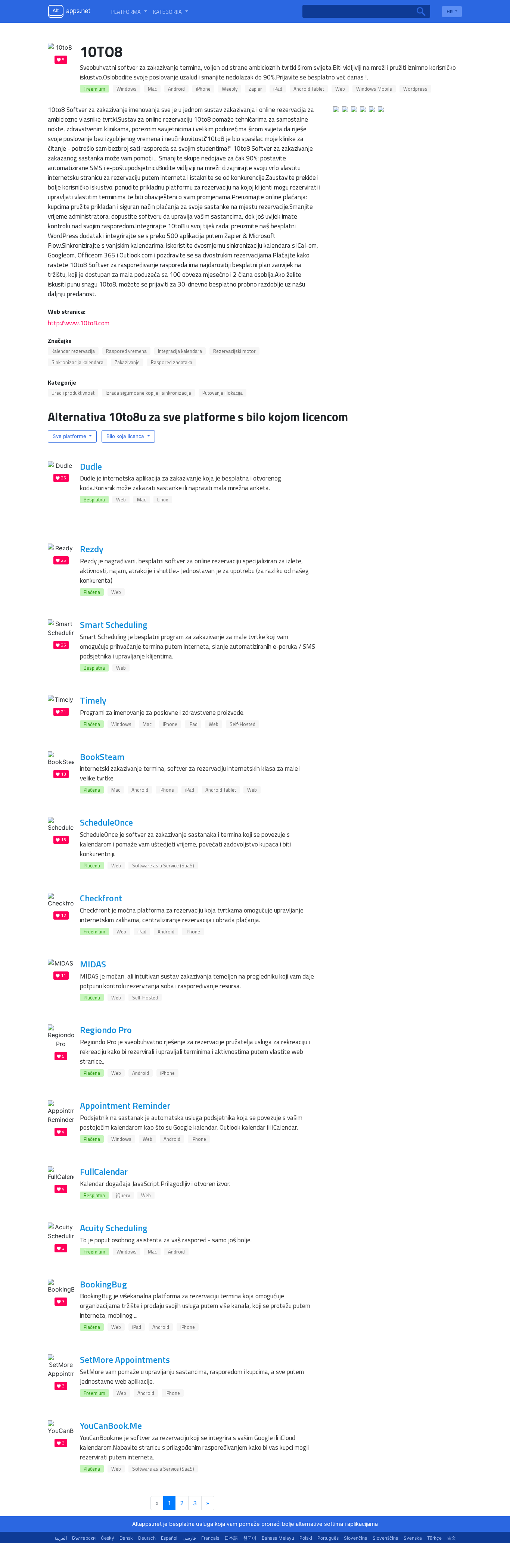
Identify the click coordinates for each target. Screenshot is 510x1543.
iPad (277, 89)
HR (450, 11)
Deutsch (147, 1538)
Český (107, 1538)
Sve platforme (70, 436)
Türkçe (434, 1538)
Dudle (91, 466)
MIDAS (93, 964)
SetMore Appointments (125, 1359)
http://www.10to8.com (78, 323)
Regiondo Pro (106, 1029)
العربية (61, 1538)
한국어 (249, 1538)
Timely (93, 700)
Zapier (255, 89)
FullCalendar (104, 1171)
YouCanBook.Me (111, 1425)
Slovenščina (385, 1538)
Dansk (126, 1538)
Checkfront (101, 898)
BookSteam (102, 756)
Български (84, 1538)
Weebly (229, 89)
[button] (129, 11)
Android (176, 89)
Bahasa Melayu (278, 1538)
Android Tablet (308, 89)
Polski (305, 1538)
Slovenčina (355, 1538)
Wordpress (415, 89)
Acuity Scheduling (113, 1227)
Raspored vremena (126, 351)
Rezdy (91, 548)
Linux (162, 499)
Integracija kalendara (180, 351)
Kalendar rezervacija (73, 351)
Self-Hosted (242, 724)
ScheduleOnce (106, 822)
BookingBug (103, 1284)
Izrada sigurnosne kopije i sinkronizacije (148, 393)
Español (169, 1538)
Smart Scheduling (113, 624)
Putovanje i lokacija (222, 393)
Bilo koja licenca (126, 436)
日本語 (231, 1538)
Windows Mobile (374, 89)
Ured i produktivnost (73, 393)
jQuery (123, 1195)
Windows (126, 89)
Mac (152, 89)
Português (328, 1538)
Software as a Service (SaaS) (163, 865)
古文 (451, 1538)
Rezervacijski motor (234, 351)
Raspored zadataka (171, 362)
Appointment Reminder (125, 1105)
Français (210, 1538)
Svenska (413, 1538)
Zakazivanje (127, 362)
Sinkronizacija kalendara (77, 362)
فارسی (189, 1538)
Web (340, 89)
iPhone (203, 89)
